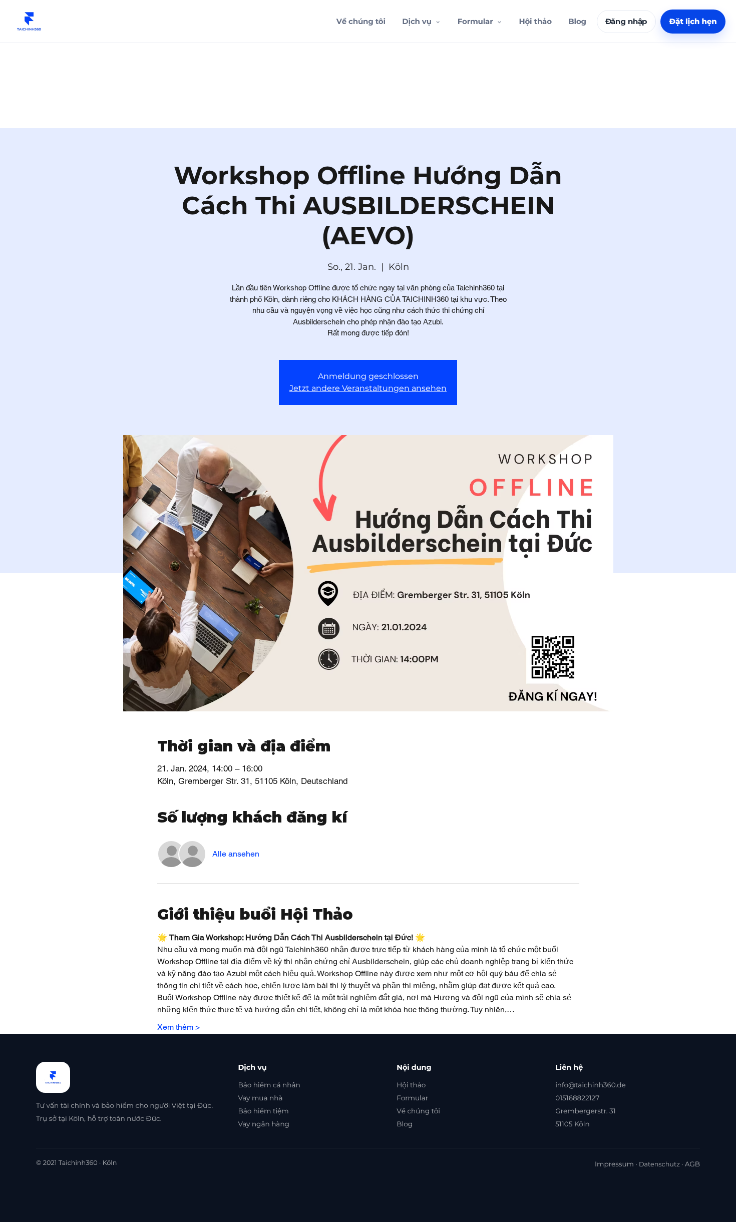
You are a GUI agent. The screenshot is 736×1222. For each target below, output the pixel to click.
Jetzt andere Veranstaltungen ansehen (368, 388)
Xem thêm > (178, 1027)
